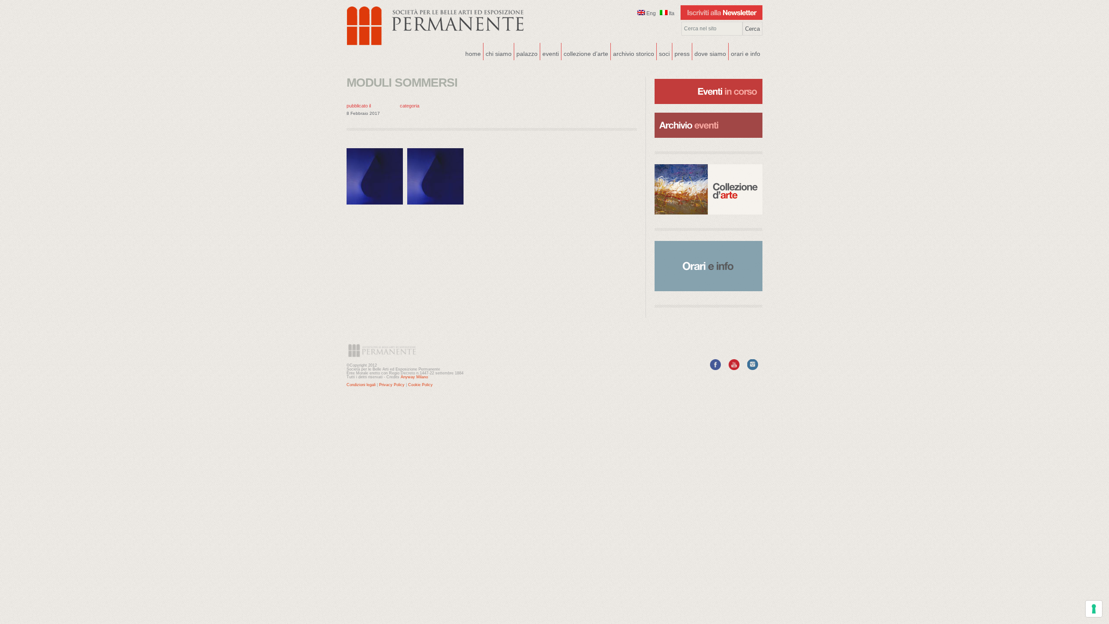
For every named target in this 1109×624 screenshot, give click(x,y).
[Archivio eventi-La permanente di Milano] (708, 112)
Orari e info (745, 53)
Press (682, 53)
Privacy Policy (392, 385)
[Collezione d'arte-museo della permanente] (708, 189)
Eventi (549, 53)
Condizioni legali (361, 385)
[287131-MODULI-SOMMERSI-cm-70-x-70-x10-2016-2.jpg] (377, 206)
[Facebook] (715, 368)
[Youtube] (734, 368)
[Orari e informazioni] (708, 266)
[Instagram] (752, 368)
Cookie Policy (420, 385)
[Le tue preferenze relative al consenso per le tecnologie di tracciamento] (1094, 609)
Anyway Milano (414, 377)
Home (473, 53)
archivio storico (633, 53)
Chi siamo (497, 53)
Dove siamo (709, 53)
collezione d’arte (586, 53)
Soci (664, 53)
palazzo (526, 53)
